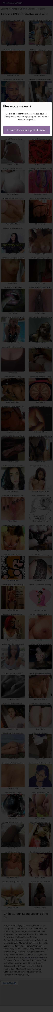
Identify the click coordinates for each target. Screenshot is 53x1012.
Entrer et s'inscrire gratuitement (26, 130)
